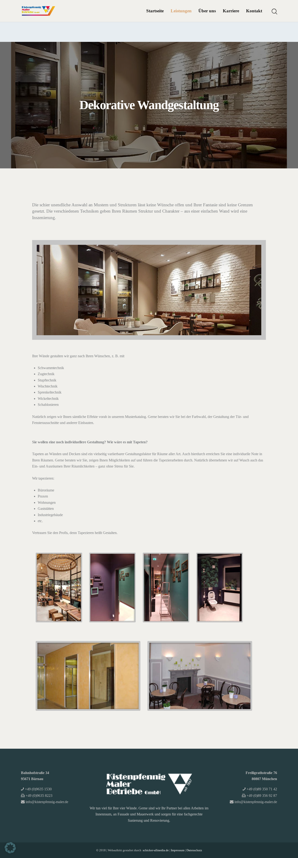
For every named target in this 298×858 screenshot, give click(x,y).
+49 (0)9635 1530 (38, 789)
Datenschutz (194, 850)
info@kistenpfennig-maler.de (47, 802)
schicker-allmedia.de (156, 850)
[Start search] (274, 11)
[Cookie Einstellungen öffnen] (10, 852)
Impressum (177, 850)
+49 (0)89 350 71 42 (262, 789)
